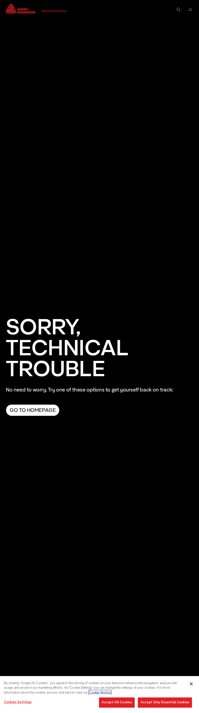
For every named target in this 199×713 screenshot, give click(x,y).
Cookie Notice (100, 692)
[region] (99, 694)
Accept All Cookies (117, 702)
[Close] (191, 683)
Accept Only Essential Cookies (165, 702)
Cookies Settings (18, 702)
